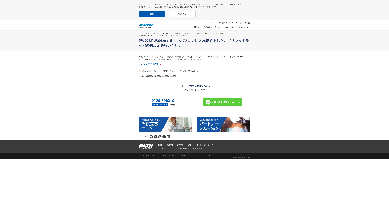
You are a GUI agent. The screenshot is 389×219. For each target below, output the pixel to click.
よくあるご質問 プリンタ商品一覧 (179, 34)
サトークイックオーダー (167, 148)
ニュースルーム (212, 23)
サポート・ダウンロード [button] (239, 27)
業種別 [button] (196, 27)
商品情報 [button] (207, 27)
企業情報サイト (223, 23)
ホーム (140, 34)
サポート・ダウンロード (151, 34)
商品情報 (170, 145)
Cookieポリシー (175, 155)
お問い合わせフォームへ (224, 102)
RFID (226, 27)
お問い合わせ (238, 23)
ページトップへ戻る (386, 212)
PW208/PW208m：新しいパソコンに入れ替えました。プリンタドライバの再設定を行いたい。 (167, 36)
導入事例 (218, 27)
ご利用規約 (163, 155)
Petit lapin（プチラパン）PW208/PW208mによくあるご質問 (206, 34)
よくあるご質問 (163, 34)
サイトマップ (207, 155)
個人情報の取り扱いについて (148, 155)
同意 (152, 14)
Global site (249, 22)
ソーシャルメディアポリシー (192, 155)
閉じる (249, 4)
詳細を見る (182, 14)
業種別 (160, 145)
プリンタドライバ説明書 (149, 64)
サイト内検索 (245, 22)
